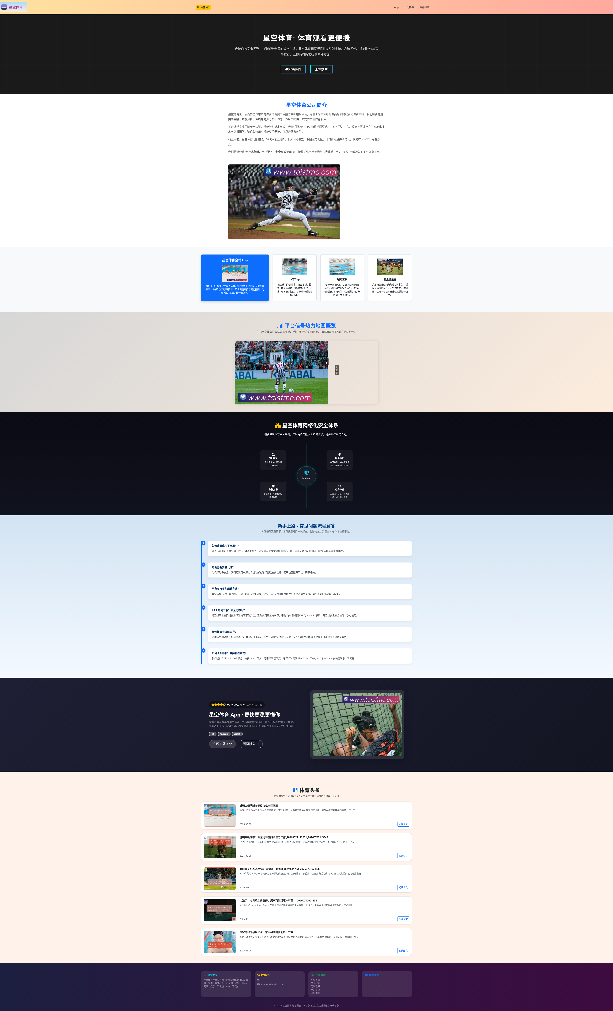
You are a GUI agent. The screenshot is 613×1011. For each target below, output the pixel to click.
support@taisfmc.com (272, 984)
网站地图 (315, 993)
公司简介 (409, 7)
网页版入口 (251, 744)
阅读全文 (403, 824)
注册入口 (205, 7)
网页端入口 (294, 69)
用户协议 (315, 989)
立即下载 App (222, 744)
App (396, 7)
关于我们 (315, 982)
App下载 (315, 979)
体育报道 (424, 7)
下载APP (323, 69)
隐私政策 (315, 986)
